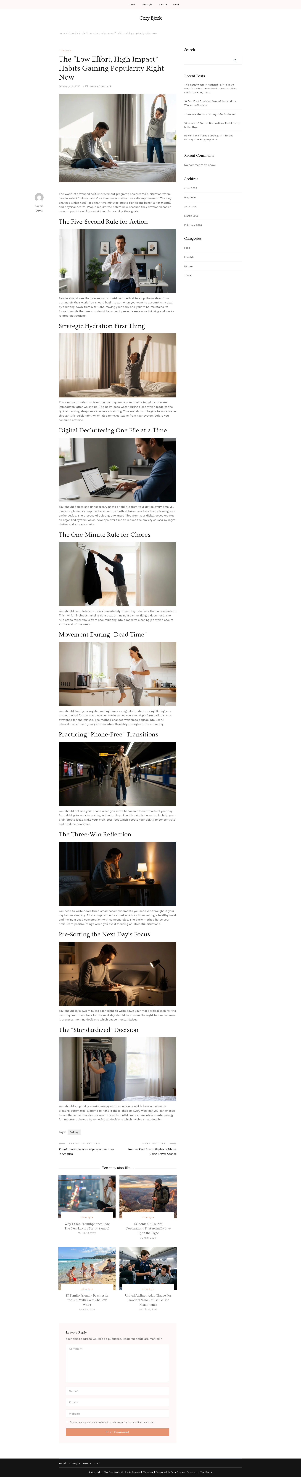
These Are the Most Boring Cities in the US (209, 114)
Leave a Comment (100, 86)
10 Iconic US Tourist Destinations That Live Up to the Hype (212, 125)
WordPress (206, 1472)
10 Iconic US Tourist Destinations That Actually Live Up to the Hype (148, 1228)
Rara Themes (178, 1472)
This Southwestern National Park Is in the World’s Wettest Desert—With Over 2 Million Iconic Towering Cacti (210, 88)
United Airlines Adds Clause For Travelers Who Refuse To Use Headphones (148, 1300)
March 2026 (191, 215)
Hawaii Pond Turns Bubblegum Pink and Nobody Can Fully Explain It (208, 137)
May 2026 (190, 197)
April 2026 (190, 206)
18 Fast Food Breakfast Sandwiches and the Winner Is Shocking (210, 103)
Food (176, 4)
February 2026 (193, 225)
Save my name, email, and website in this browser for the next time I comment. (112, 1422)
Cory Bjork (151, 18)
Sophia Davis (39, 208)
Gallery (74, 1132)
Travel (132, 4)
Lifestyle (147, 4)
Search (189, 50)
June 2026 (190, 188)
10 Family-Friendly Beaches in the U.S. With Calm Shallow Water (87, 1300)
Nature (163, 4)
